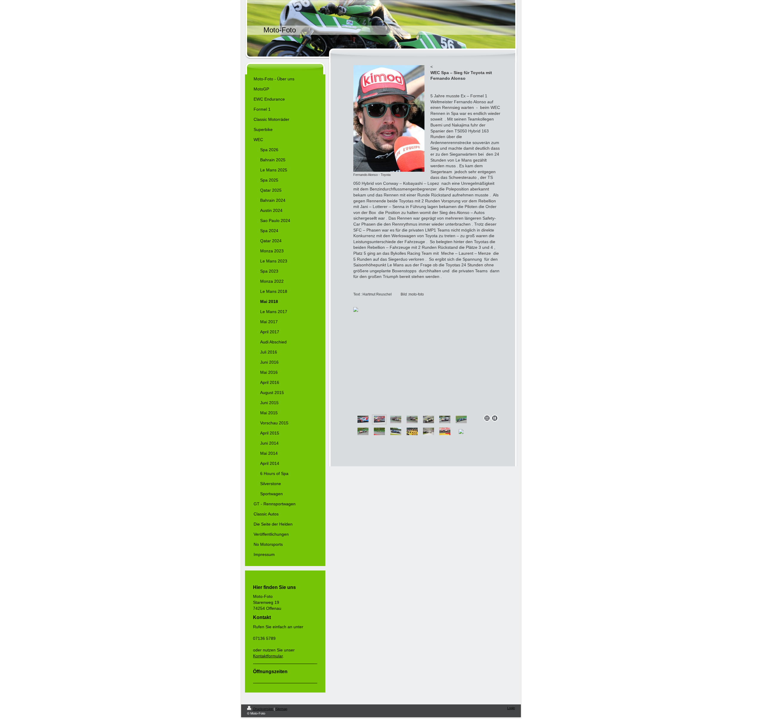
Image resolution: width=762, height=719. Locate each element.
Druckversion (263, 709)
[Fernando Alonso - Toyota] (388, 118)
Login (511, 708)
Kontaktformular (268, 656)
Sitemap (281, 709)
